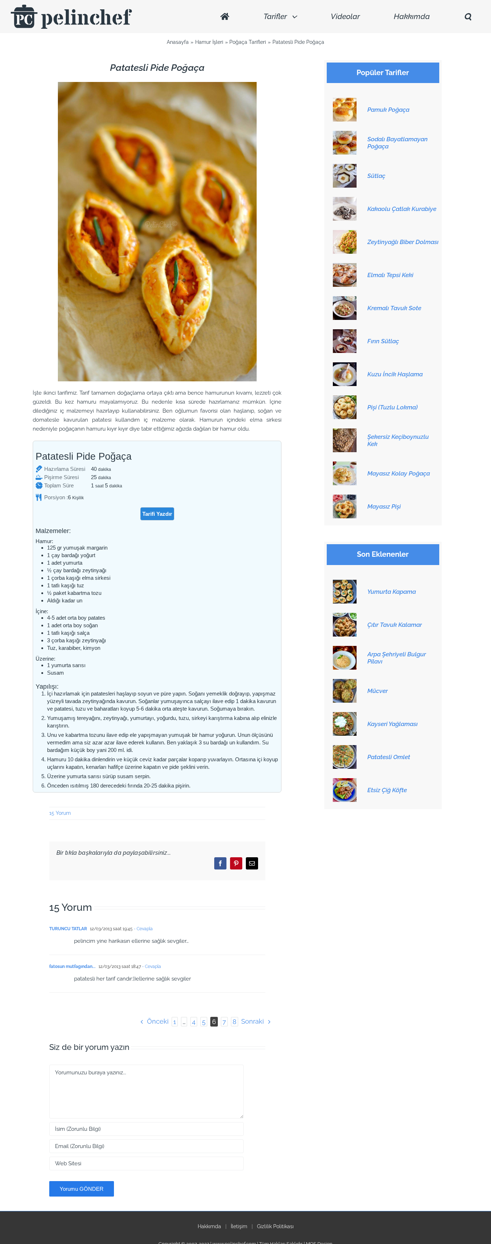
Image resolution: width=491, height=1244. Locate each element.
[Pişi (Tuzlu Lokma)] (345, 399)
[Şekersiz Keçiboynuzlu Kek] (345, 432)
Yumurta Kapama (391, 591)
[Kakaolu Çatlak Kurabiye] (345, 201)
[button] (467, 16)
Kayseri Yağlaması (392, 723)
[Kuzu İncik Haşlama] (345, 366)
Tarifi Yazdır (157, 514)
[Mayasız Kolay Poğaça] (345, 465)
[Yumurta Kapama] (345, 583)
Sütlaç (376, 175)
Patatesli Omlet (388, 757)
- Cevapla (143, 928)
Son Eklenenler (383, 554)
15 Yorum (60, 813)
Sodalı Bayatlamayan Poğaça (397, 143)
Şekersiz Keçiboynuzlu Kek (398, 440)
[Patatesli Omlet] (345, 749)
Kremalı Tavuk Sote (394, 308)
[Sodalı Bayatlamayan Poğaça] (345, 134)
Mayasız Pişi (384, 506)
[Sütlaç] (345, 167)
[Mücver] (345, 683)
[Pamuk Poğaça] (345, 101)
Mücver (377, 690)
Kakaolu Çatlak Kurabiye (401, 208)
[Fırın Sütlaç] (345, 333)
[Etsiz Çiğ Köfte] (345, 782)
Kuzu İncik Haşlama (395, 374)
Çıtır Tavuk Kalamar (394, 624)
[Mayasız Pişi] (345, 498)
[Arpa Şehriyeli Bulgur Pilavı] (345, 649)
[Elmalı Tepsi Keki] (345, 267)
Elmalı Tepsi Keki (390, 275)
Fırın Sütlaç (383, 341)
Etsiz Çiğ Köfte (387, 790)
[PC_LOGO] (71, 7)
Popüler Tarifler (383, 73)
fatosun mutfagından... (72, 966)
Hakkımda (209, 1226)
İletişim (239, 1226)
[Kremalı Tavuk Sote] (345, 300)
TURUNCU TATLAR (68, 928)
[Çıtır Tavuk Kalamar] (345, 616)
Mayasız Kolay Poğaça (398, 473)
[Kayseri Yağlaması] (345, 716)
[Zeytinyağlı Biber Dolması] (345, 234)
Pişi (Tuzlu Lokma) (392, 407)
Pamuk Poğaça (388, 109)
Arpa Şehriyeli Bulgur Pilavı (396, 658)
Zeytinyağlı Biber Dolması (403, 241)
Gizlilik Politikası (275, 1226)
